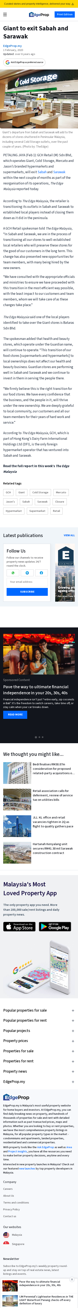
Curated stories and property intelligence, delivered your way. (37, 3)
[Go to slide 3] (42, 737)
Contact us (9, 1216)
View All (69, 535)
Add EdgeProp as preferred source (27, 62)
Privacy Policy (11, 1210)
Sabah (42, 172)
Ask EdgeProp (45, 1147)
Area (69, 1147)
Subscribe (27, 592)
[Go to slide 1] (36, 737)
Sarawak (59, 172)
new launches (27, 1169)
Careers (8, 1189)
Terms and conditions (16, 1203)
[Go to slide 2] (39, 737)
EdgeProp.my (12, 46)
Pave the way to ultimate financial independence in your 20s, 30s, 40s (35, 690)
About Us (8, 1196)
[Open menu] (5, 14)
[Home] (39, 14)
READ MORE (15, 715)
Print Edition (64, 14)
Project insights (17, 1152)
